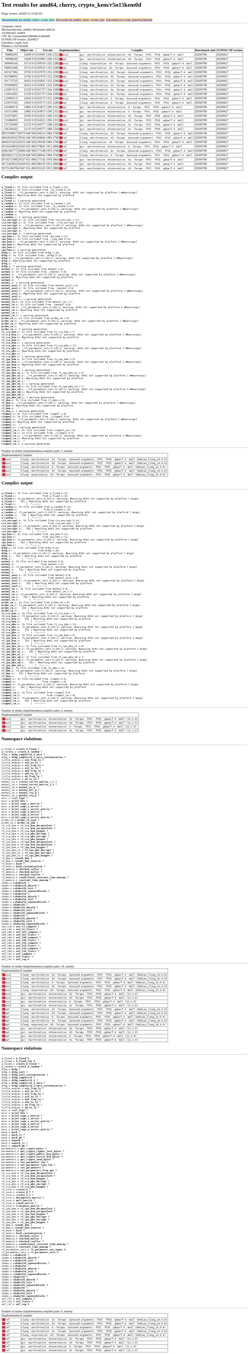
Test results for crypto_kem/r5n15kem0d (129, 19)
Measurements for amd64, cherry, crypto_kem (28, 19)
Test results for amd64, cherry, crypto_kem (80, 19)
